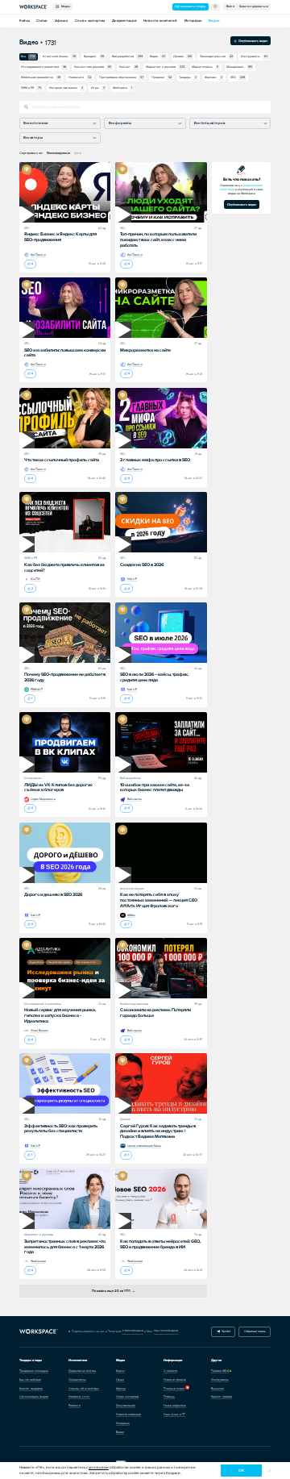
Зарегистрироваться (253, 6)
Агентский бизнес (59, 56)
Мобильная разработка (40, 77)
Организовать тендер (190, 6)
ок (241, 1471)
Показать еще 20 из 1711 (111, 1291)
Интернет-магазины (66, 88)
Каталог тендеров (31, 1388)
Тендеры (188, 77)
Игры (98, 88)
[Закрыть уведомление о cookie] (269, 1470)
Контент (128, 67)
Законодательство (216, 56)
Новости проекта (175, 1379)
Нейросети (79, 77)
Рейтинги (74, 1405)
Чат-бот (225, 1331)
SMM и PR (31, 88)
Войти (230, 6)
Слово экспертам (90, 21)
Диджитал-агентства (82, 1371)
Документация (124, 21)
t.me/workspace (132, 1330)
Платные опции (174, 1388)
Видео (214, 21)
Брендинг (94, 56)
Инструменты (254, 56)
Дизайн (182, 56)
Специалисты (77, 1379)
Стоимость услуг (79, 1396)
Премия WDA (220, 1371)
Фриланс (213, 77)
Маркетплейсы (205, 67)
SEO (237, 77)
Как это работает (30, 1379)
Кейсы (24, 21)
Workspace (122, 88)
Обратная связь (255, 1331)
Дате (77, 153)
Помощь (169, 1396)
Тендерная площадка (33, 1371)
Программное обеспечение (121, 77)
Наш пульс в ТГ (174, 1414)
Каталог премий (221, 1396)
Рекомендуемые (58, 153)
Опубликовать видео (252, 41)
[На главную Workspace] (39, 1331)
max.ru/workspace (166, 1330)
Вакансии (217, 1388)
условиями (99, 1467)
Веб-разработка (127, 56)
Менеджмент (239, 67)
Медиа (65, 6)
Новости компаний (160, 21)
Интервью (192, 21)
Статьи (42, 21)
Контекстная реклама (92, 67)
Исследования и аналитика (43, 67)
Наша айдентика (175, 1405)
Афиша (61, 21)
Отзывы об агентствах (83, 1388)
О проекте (170, 1371)
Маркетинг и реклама (165, 67)
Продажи (161, 77)
